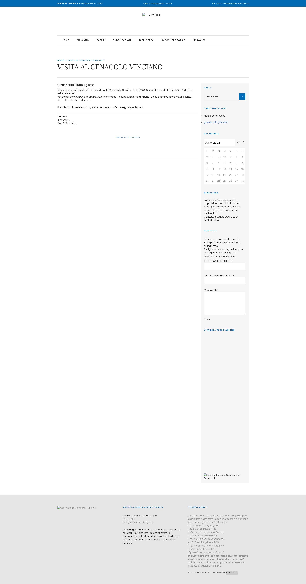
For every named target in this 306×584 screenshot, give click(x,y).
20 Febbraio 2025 (213, 400)
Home (60, 60)
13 (224, 169)
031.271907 (217, 3)
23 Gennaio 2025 (213, 432)
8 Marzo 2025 (212, 361)
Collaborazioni (213, 441)
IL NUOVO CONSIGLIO (218, 409)
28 (212, 157)
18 (212, 175)
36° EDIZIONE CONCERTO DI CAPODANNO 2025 (222, 373)
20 (224, 175)
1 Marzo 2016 (211, 463)
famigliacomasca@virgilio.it (236, 3)
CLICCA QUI (231, 573)
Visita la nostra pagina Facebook (157, 3)
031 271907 (129, 518)
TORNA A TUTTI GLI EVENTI (127, 137)
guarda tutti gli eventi (216, 122)
